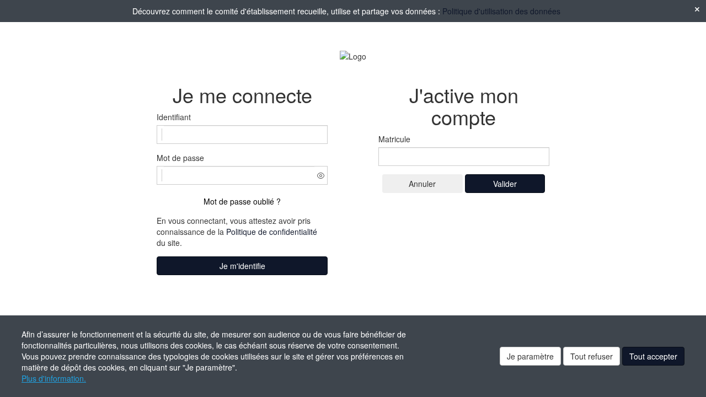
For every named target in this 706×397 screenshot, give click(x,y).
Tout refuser (591, 356)
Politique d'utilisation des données (501, 11)
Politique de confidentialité (271, 231)
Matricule (394, 138)
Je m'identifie (242, 265)
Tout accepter (653, 356)
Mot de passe (180, 157)
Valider (505, 183)
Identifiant (174, 116)
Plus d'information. (54, 378)
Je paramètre (530, 356)
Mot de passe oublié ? (242, 201)
